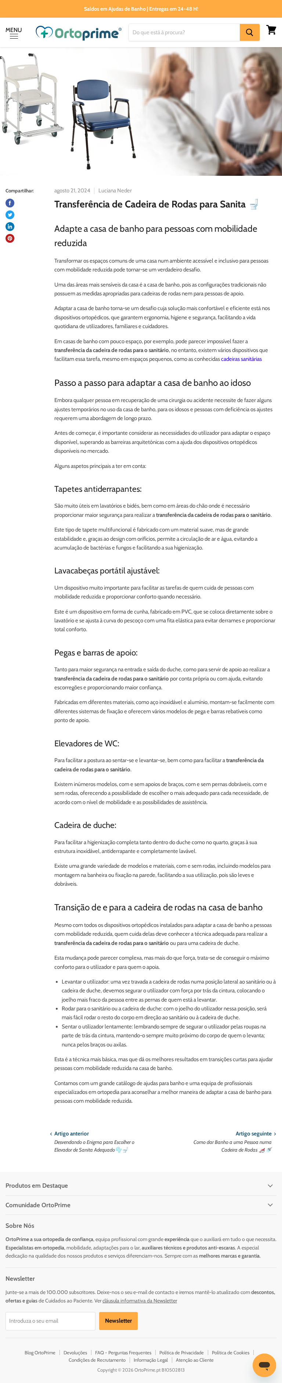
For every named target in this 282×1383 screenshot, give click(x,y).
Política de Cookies (230, 1352)
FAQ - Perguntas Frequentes (123, 1352)
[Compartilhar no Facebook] (10, 203)
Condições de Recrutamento (97, 1360)
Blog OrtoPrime (40, 1352)
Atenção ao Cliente (195, 1360)
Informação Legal (151, 1360)
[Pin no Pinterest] (10, 238)
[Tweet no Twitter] (10, 214)
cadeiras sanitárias (241, 359)
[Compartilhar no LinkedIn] (10, 226)
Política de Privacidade (181, 1352)
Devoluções (75, 1352)
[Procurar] (250, 32)
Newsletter (118, 1320)
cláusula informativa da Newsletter (139, 1300)
